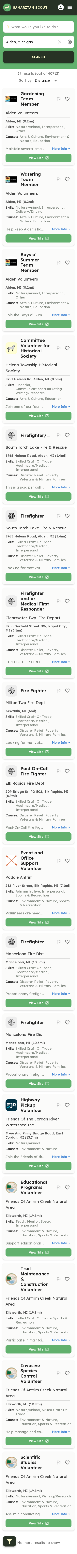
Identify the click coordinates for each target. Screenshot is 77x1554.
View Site (36, 158)
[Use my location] (70, 42)
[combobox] (28, 42)
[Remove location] (59, 42)
